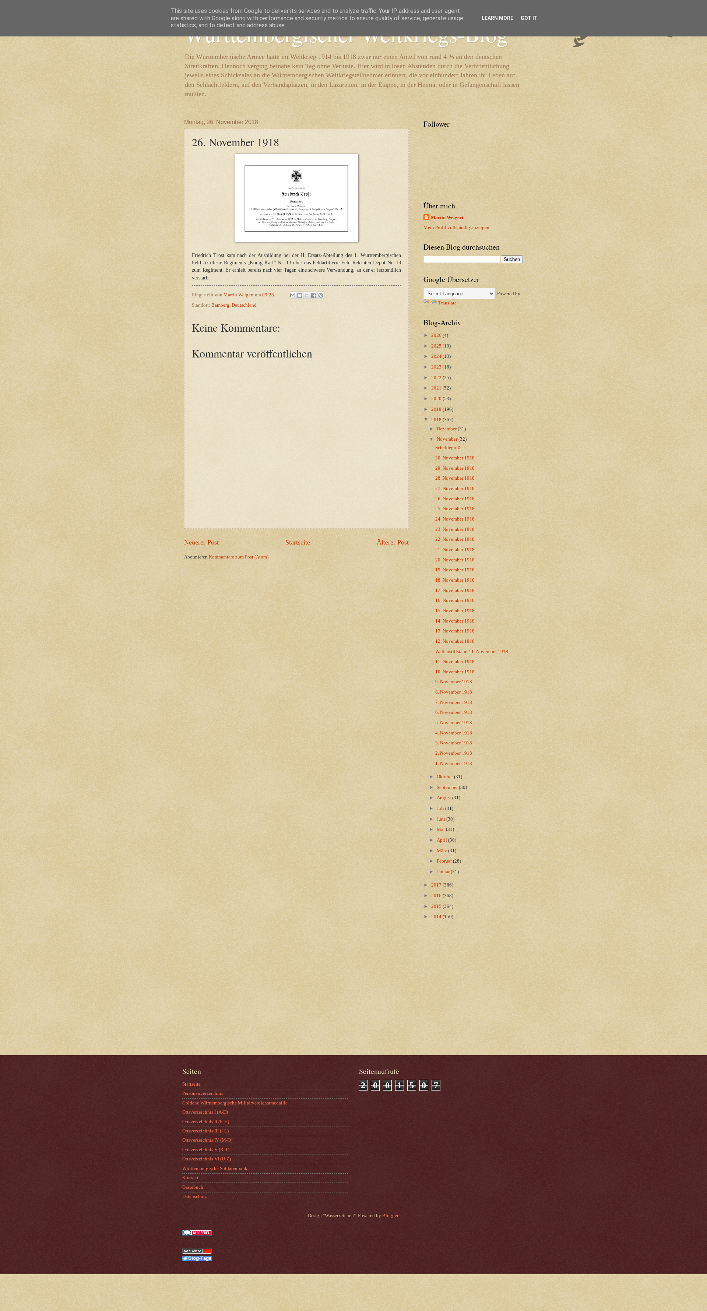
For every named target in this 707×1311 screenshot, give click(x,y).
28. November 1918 (455, 478)
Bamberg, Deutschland (234, 305)
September (448, 787)
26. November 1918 (455, 498)
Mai (441, 829)
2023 (437, 367)
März (442, 850)
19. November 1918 (455, 569)
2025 (437, 346)
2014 (437, 916)
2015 (437, 906)
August (444, 797)
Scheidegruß (447, 447)
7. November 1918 (453, 702)
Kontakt (190, 1177)
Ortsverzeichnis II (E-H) (205, 1121)
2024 (437, 356)
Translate (447, 303)
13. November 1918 (455, 631)
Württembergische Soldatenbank (214, 1168)
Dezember (447, 428)
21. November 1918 (455, 549)
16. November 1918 (455, 600)
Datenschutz (194, 1196)
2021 (437, 388)
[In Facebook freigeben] (313, 295)
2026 (437, 335)
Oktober (445, 776)
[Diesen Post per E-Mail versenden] (292, 295)
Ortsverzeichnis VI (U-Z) (206, 1159)
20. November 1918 (455, 560)
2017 (437, 885)
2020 (437, 398)
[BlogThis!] (299, 295)
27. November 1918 (455, 488)
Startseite (297, 542)
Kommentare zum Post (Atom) (238, 557)
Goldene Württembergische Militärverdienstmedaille (235, 1103)
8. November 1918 (453, 692)
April (442, 840)
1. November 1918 (453, 763)
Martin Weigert (447, 217)
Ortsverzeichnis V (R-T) (205, 1149)
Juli (441, 808)
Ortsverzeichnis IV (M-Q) (207, 1140)
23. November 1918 (455, 529)
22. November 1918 (455, 539)
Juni (441, 819)
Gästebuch (192, 1187)
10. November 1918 (455, 671)
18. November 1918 (455, 580)
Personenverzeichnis (202, 1093)
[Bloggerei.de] (197, 1234)
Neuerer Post (201, 542)
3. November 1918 (453, 743)
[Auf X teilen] (306, 295)
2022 (437, 377)
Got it (529, 18)
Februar (445, 861)
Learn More (497, 18)
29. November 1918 (455, 468)
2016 (437, 895)
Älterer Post (393, 542)
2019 (437, 409)
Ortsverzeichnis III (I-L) (205, 1131)
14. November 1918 (455, 621)
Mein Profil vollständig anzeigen (456, 227)
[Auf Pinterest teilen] (320, 295)
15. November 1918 (455, 610)
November (447, 439)
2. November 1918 (453, 753)
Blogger (390, 1215)
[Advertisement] (469, 996)
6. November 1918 (453, 712)
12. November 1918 (455, 641)
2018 (437, 419)
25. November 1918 (455, 508)
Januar (444, 871)
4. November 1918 (453, 733)
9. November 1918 (453, 681)
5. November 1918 (453, 722)
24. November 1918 (455, 519)
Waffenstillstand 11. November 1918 (471, 651)
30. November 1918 (455, 458)
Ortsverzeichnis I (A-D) (205, 1112)
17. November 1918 (455, 590)
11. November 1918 (455, 661)
